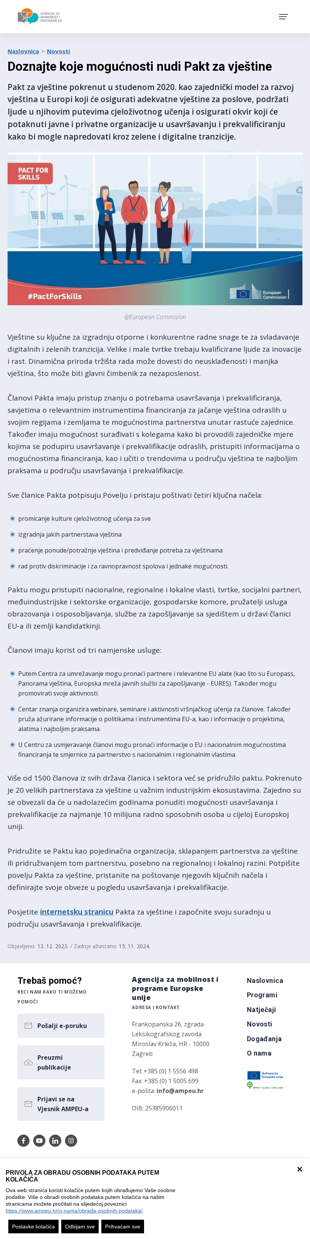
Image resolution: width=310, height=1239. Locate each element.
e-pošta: (168, 1091)
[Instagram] (71, 1141)
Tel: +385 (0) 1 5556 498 (165, 1071)
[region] (155, 1198)
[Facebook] (23, 1141)
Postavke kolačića (33, 1226)
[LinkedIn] (55, 1141)
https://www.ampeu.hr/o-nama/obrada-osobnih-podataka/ (74, 1211)
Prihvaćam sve (122, 1226)
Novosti (58, 51)
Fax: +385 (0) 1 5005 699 (165, 1081)
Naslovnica (23, 51)
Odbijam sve (80, 1226)
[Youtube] (39, 1141)
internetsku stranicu (76, 912)
